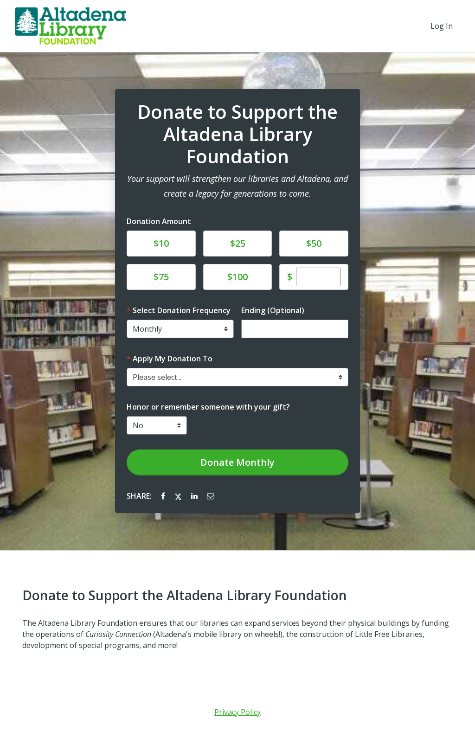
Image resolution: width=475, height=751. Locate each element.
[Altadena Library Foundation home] (70, 26)
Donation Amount (159, 221)
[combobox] (237, 377)
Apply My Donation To (172, 358)
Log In (441, 26)
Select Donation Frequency (182, 310)
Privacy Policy (237, 712)
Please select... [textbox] (157, 377)
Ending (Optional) (272, 310)
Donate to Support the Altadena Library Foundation (237, 134)
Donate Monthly (237, 462)
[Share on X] (179, 496)
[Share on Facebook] (164, 496)
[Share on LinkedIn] (195, 496)
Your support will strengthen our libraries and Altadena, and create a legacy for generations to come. (237, 186)
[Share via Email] (210, 496)
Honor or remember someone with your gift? (208, 407)
